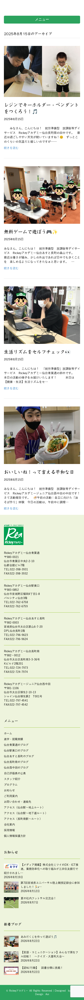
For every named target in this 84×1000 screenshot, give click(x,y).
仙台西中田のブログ (16, 767)
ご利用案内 (11, 796)
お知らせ (9, 790)
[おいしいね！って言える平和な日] (42, 435)
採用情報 (9, 830)
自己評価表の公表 (15, 773)
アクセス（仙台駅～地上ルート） (24, 807)
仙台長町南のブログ (16, 762)
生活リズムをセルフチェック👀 (37, 352)
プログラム (11, 784)
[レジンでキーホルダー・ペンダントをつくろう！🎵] (42, 71)
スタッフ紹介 (12, 779)
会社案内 (9, 824)
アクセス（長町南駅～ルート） (23, 818)
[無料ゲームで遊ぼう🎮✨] (42, 194)
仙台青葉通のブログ (16, 744)
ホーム (8, 733)
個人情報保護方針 (15, 836)
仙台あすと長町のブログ (19, 756)
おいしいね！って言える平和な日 (39, 472)
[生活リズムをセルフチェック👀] (42, 314)
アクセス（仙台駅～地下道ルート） (26, 813)
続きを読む (11, 148)
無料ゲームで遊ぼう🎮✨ (31, 231)
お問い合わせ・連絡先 (17, 801)
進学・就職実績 (13, 739)
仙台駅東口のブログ (16, 750)
